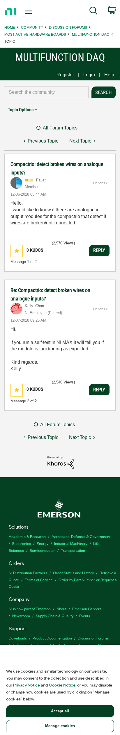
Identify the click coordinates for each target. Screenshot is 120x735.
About (61, 608)
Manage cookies (60, 726)
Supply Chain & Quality (54, 615)
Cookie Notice (62, 685)
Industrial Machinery (70, 543)
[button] (16, 251)
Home (9, 27)
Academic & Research (27, 536)
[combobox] (46, 92)
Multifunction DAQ (91, 34)
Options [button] (99, 183)
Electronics (21, 543)
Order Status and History (73, 572)
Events (84, 615)
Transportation (73, 550)
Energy (42, 543)
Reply (99, 250)
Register (65, 74)
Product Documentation (52, 638)
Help (109, 74)
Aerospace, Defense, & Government (81, 536)
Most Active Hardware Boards (35, 34)
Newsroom (21, 615)
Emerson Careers (86, 608)
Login (89, 74)
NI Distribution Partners (28, 572)
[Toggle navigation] (29, 11)
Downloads (18, 638)
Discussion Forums (68, 27)
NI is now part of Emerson (30, 608)
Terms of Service (39, 579)
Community (32, 27)
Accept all (60, 711)
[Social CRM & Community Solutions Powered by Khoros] (60, 462)
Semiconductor (42, 550)
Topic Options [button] (20, 109)
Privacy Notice (26, 685)
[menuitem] (93, 11)
